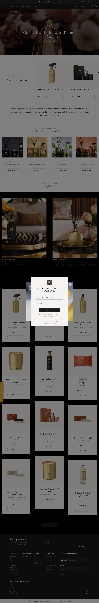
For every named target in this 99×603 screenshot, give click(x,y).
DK (41, 316)
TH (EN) (45, 323)
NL (59, 318)
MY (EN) (55, 318)
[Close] (66, 279)
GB (52, 316)
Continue (49, 310)
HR (45, 318)
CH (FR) (55, 314)
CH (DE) (49, 314)
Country (38, 296)
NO (41, 321)
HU (48, 318)
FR (49, 316)
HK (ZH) (41, 318)
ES (44, 316)
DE (59, 314)
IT (51, 318)
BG (45, 314)
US (49, 323)
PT (47, 321)
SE (52, 321)
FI (46, 316)
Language (38, 301)
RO (50, 321)
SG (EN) (56, 321)
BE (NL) (41, 314)
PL (44, 321)
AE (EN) (54, 323)
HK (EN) (56, 316)
